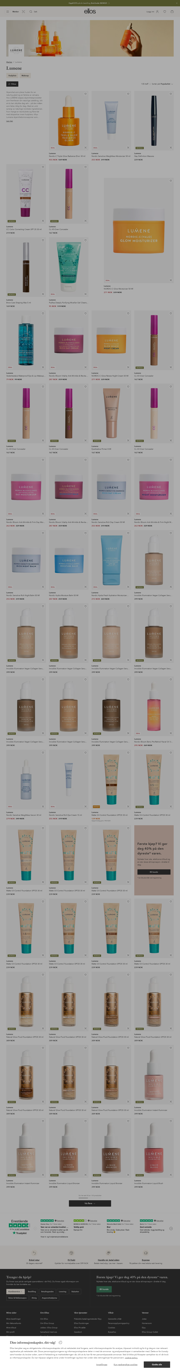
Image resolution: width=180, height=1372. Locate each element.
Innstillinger (101, 1364)
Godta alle (157, 1364)
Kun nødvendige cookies (125, 1364)
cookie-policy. (131, 1358)
